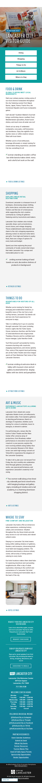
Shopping (21, 59)
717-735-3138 (21, 687)
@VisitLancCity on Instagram (21, 717)
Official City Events (21, 743)
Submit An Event (21, 740)
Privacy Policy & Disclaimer (21, 778)
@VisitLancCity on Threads (21, 720)
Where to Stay (21, 77)
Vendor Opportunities (21, 757)
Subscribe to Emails (21, 666)
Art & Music (21, 71)
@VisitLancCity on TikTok (21, 726)
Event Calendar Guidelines (21, 738)
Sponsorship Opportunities (21, 754)
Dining (21, 53)
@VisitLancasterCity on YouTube (21, 729)
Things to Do (21, 65)
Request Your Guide (21, 639)
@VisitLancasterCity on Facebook (21, 723)
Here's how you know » (21, 766)
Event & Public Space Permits (21, 752)
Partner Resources (21, 746)
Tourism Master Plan (21, 749)
